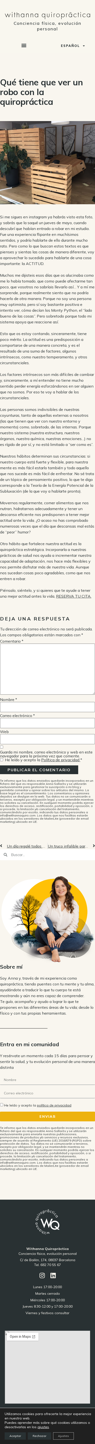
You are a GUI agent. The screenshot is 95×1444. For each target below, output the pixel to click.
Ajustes (63, 1436)
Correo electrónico (17, 716)
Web (4, 732)
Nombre (8, 699)
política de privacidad (54, 1105)
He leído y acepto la (43, 760)
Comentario (11, 641)
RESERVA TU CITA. (73, 596)
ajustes (43, 1427)
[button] (24, 45)
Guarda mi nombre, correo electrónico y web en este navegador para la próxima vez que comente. (46, 754)
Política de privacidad (60, 759)
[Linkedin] (53, 1275)
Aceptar (15, 1436)
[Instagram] (42, 1275)
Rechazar (39, 1436)
